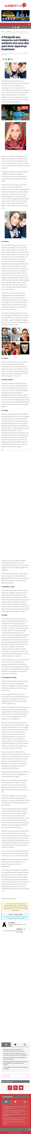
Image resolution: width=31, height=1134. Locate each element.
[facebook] (12, 27)
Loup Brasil (19, 1132)
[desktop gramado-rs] (15, 20)
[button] (29, 24)
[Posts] (6, 1044)
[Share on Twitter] (6, 59)
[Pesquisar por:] (15, 1076)
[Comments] (24, 1044)
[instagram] (15, 27)
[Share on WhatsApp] (9, 59)
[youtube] (18, 27)
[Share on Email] (12, 59)
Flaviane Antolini (16, 53)
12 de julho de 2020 (7, 53)
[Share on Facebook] (3, 59)
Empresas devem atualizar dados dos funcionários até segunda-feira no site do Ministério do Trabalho (15, 1063)
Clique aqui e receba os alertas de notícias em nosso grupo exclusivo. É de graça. (15, 917)
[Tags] (15, 1044)
